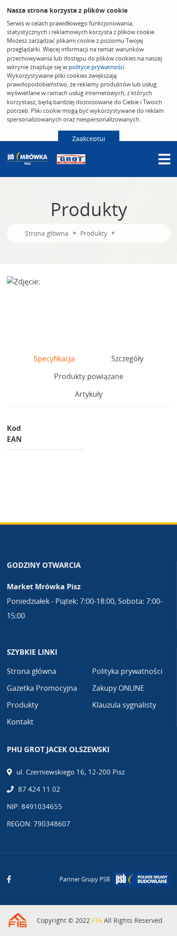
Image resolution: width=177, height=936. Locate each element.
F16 (97, 920)
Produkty (93, 233)
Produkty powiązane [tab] (88, 376)
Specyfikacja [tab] (54, 359)
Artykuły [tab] (89, 394)
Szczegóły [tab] (127, 359)
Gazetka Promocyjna (42, 688)
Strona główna (47, 233)
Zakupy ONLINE (118, 688)
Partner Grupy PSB (84, 879)
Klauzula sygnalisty (124, 705)
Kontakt (20, 722)
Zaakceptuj (88, 138)
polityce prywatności (96, 67)
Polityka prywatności (127, 671)
